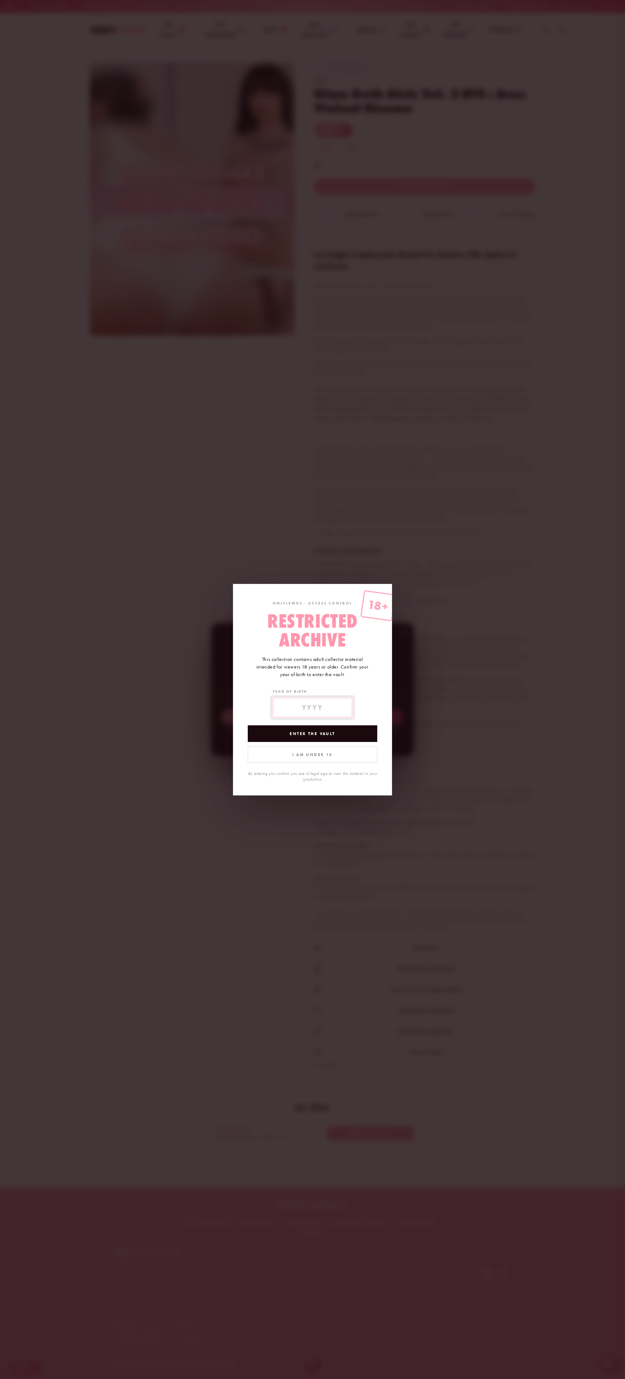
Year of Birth (290, 691)
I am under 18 (312, 754)
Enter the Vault (312, 733)
